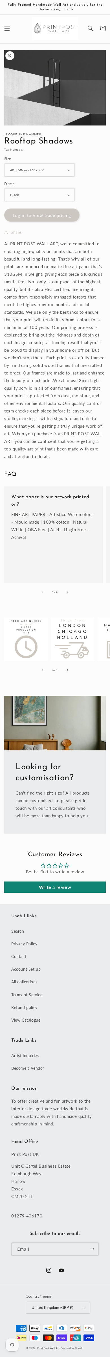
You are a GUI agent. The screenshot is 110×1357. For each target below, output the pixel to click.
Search (17, 931)
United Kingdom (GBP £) (52, 1307)
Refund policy (24, 1007)
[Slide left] (42, 592)
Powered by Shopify (72, 1348)
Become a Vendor (27, 1068)
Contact (18, 956)
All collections (24, 981)
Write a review (55, 887)
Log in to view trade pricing (42, 215)
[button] (7, 28)
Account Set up (26, 969)
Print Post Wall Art (48, 1348)
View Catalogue (25, 1020)
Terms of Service (27, 994)
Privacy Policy (24, 943)
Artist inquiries (25, 1055)
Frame (9, 183)
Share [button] (16, 232)
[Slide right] (67, 592)
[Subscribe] (92, 1249)
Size (7, 158)
